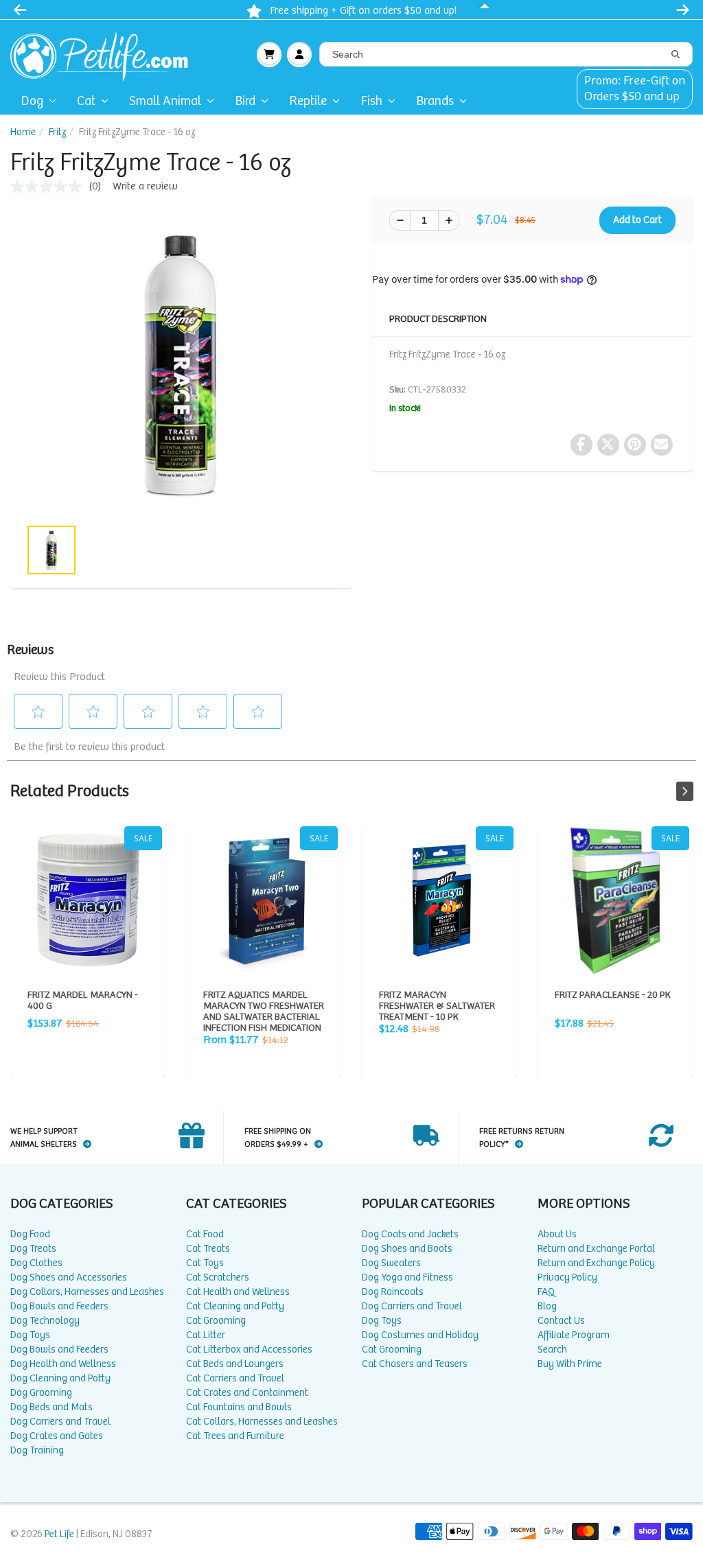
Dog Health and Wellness (63, 1364)
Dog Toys (30, 1335)
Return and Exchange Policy (596, 1263)
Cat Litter (205, 1335)
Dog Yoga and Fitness (407, 1277)
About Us (557, 1234)
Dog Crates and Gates (56, 1436)
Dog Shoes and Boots (407, 1248)
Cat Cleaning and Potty (235, 1306)
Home (23, 132)
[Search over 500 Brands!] (675, 55)
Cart (269, 54)
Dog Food (30, 1234)
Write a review (145, 186)
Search (552, 1349)
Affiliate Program (574, 1335)
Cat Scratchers (217, 1277)
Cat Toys (205, 1263)
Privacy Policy (567, 1277)
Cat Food (205, 1234)
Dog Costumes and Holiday (420, 1335)
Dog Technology (45, 1321)
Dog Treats (33, 1248)
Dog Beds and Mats (51, 1407)
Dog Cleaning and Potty (60, 1378)
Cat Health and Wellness (238, 1292)
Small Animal (165, 101)
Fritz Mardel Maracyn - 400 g (88, 900)
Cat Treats (208, 1248)
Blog (547, 1306)
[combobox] (506, 54)
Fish (371, 101)
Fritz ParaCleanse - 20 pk (615, 900)
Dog (32, 101)
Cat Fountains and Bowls (239, 1407)
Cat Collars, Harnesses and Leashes (262, 1421)
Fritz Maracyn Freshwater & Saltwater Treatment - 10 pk (439, 900)
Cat (86, 101)
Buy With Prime (570, 1364)
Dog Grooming (41, 1393)
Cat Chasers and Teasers (415, 1364)
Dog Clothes (36, 1263)
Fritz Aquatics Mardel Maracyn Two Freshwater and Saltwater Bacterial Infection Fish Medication (263, 900)
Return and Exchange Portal (596, 1248)
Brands (435, 101)
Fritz (57, 132)
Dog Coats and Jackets (410, 1234)
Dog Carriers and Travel (60, 1421)
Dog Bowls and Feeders (59, 1306)
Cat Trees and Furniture (235, 1436)
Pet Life (59, 1534)
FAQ (546, 1292)
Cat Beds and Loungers (235, 1364)
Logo (104, 54)
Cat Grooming (216, 1321)
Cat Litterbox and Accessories (249, 1349)
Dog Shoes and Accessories (68, 1277)
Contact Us (561, 1321)
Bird (245, 101)
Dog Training (37, 1450)
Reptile (308, 101)
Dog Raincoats (393, 1292)
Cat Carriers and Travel (235, 1378)
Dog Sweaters (391, 1263)
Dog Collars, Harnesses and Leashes (87, 1292)
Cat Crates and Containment (247, 1393)
